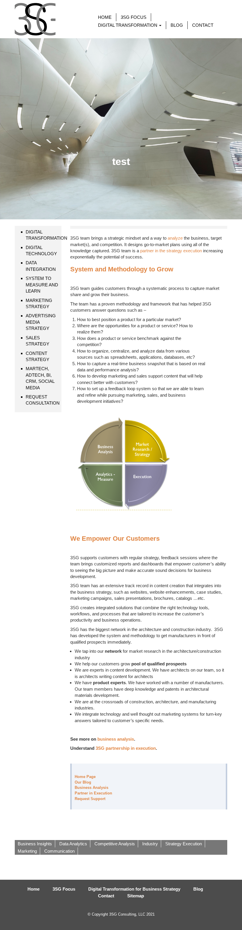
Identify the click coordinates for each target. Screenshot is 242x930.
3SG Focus (64, 888)
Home (33, 888)
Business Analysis (91, 787)
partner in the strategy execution (171, 250)
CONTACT (202, 25)
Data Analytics (73, 843)
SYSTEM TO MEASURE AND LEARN (42, 284)
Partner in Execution (93, 793)
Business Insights (35, 843)
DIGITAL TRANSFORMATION (128, 25)
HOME (105, 17)
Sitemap (135, 895)
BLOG (177, 25)
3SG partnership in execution (126, 748)
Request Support (90, 799)
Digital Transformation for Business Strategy (134, 888)
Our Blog (83, 782)
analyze (175, 238)
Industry (150, 843)
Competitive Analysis (114, 843)
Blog (198, 888)
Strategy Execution (183, 843)
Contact (106, 895)
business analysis (115, 739)
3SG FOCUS (133, 17)
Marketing (27, 851)
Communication (59, 851)
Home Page (85, 776)
